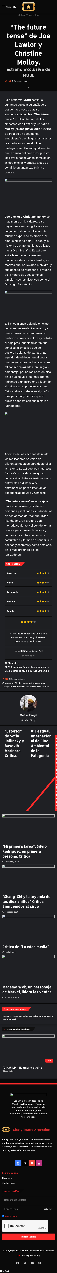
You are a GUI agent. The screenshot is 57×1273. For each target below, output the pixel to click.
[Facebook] (1, 1271)
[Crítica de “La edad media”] (28, 929)
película (32, 670)
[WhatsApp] (6, 1271)
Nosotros (7, 1178)
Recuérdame (10, 1216)
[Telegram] (8, 1271)
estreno (16, 670)
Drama (8, 670)
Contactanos (8, 1183)
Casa (22, 15)
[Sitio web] (22, 720)
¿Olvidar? (48, 1209)
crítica (31, 667)
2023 (7, 667)
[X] (3, 1271)
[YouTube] (26, 720)
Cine (37, 15)
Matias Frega (28, 715)
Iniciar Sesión (28, 1236)
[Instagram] (30, 720)
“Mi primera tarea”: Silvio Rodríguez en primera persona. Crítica (24, 851)
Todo (30, 15)
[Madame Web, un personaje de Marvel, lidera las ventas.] (28, 970)
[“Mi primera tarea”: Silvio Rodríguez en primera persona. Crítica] (28, 829)
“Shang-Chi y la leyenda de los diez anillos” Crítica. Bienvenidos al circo (26, 901)
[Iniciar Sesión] (14, 8)
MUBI (25, 670)
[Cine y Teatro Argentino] (28, 6)
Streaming (43, 670)
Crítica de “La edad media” (25, 946)
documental (43, 667)
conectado (34, 1016)
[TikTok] (34, 720)
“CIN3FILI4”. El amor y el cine (22, 1067)
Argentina (16, 667)
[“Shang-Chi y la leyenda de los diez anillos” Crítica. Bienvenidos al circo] (28, 879)
